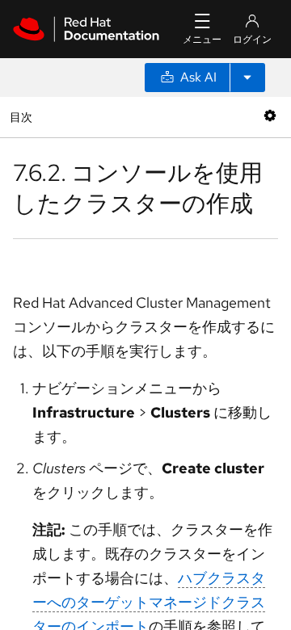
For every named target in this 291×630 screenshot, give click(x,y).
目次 (23, 116)
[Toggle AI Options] (247, 77)
